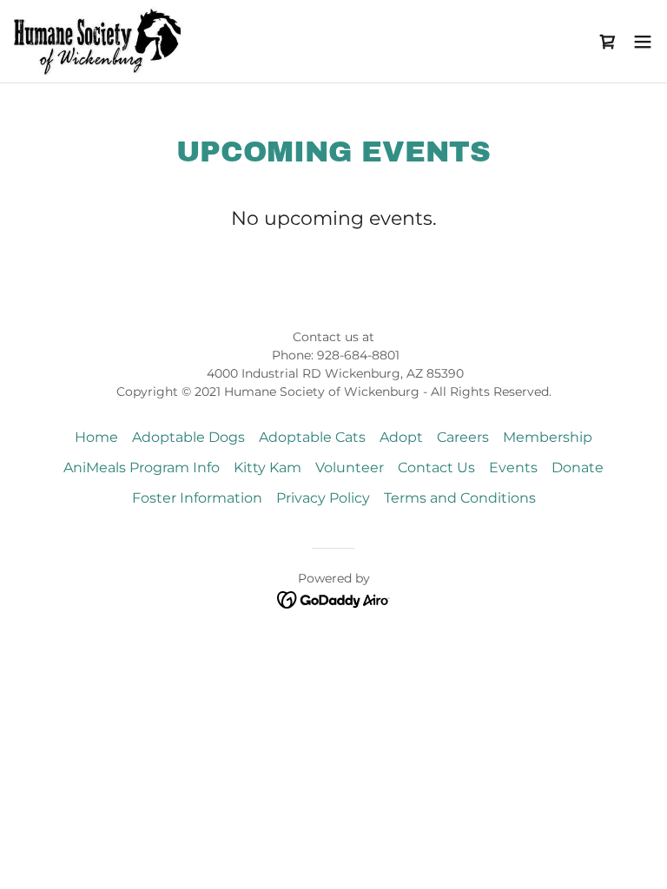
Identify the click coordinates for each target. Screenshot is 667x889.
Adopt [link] (401, 437)
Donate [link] (577, 467)
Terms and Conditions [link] (460, 498)
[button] (608, 41)
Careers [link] (463, 437)
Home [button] (96, 437)
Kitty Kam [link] (267, 467)
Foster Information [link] (197, 498)
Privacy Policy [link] (323, 498)
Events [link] (513, 467)
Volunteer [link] (349, 467)
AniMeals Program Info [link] (141, 467)
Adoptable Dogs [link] (188, 437)
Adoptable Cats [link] (312, 437)
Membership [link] (547, 437)
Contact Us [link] (436, 467)
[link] (101, 41)
